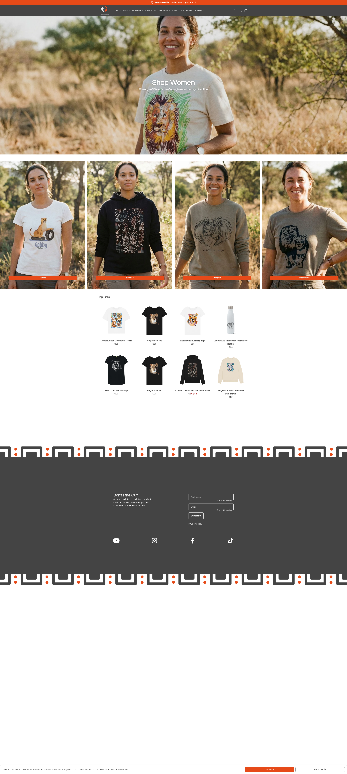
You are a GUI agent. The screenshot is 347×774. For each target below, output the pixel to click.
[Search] (240, 10)
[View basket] (246, 10)
